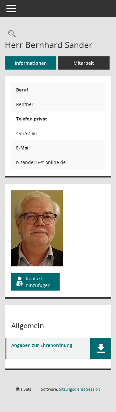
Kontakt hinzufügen (38, 281)
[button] (100, 348)
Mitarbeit (83, 63)
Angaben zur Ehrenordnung (41, 345)
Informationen (31, 63)
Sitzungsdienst (79, 389)
